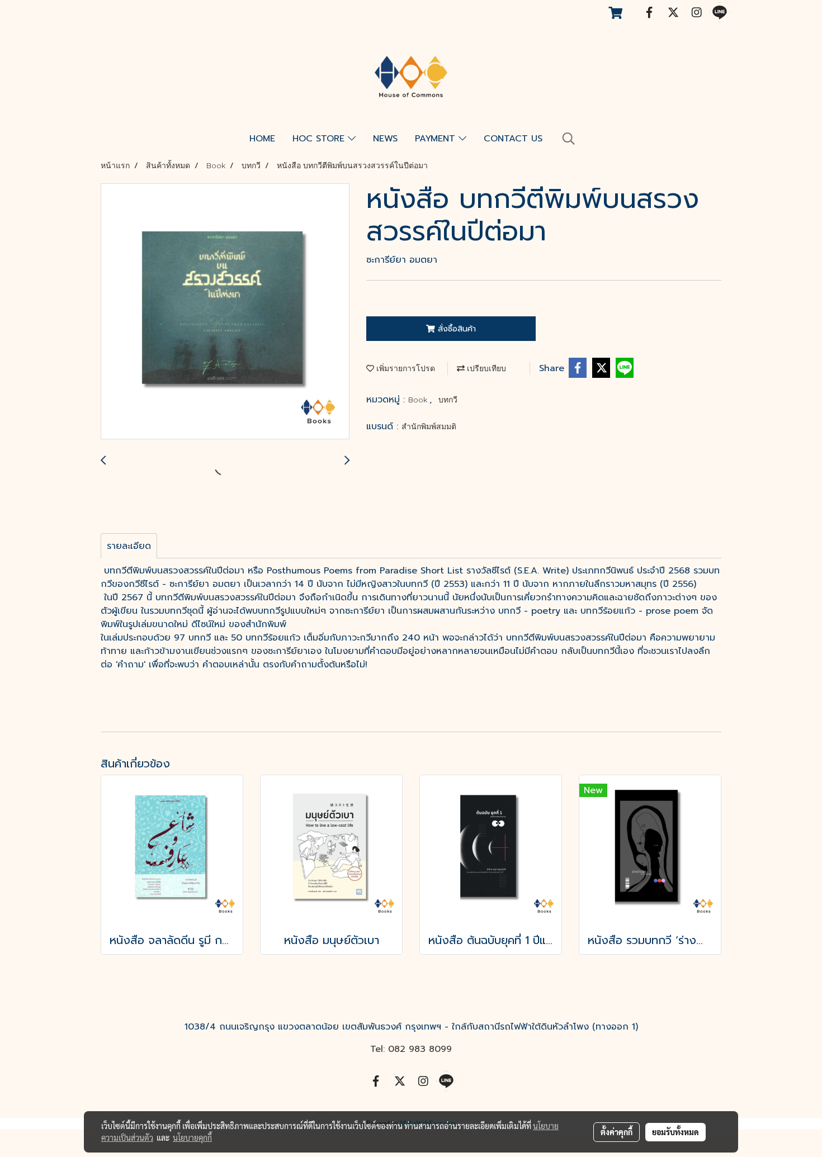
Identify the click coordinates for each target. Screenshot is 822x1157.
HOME (262, 138)
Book (418, 400)
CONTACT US (513, 138)
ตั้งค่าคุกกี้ (616, 1132)
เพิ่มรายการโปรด (404, 368)
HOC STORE (320, 138)
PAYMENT (437, 138)
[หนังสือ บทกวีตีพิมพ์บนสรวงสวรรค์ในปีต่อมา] (225, 312)
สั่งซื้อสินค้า (455, 329)
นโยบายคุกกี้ (192, 1137)
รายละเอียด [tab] (129, 546)
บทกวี (447, 400)
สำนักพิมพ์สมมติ (428, 426)
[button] (568, 138)
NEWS (385, 138)
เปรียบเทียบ (485, 368)
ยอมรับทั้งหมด (675, 1132)
